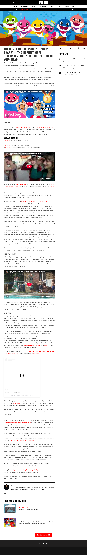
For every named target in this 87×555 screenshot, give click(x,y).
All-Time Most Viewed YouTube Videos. (23, 440)
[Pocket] (74, 48)
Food (59, 6)
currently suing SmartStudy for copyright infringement (26, 470)
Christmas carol (26, 422)
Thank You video (17, 403)
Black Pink (47, 345)
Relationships (43, 6)
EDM (5, 422)
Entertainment (24, 6)
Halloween (10, 422)
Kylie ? (19, 395)
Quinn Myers (20, 9)
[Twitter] (60, 48)
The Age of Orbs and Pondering (29, 509)
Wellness (67, 6)
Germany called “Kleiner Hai (44, 127)
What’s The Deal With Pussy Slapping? (17, 140)
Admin (26, 9)
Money (52, 6)
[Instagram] (84, 48)
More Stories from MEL (43, 535)
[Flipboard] (70, 48)
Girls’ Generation (29, 345)
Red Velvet (38, 345)
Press (48, 548)
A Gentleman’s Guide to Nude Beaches (17, 145)
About (39, 548)
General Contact (43, 551)
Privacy (43, 548)
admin (6, 493)
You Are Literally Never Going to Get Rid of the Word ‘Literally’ (22, 147)
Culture (15, 6)
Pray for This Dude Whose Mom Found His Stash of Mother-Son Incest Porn (26, 143)
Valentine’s (17, 422)
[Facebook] (65, 48)
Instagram (36, 353)
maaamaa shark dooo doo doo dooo (12, 392)
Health (33, 6)
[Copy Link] (79, 48)
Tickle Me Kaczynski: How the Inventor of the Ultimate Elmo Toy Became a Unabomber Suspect (36, 522)
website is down (21, 184)
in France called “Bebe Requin (23, 127)
